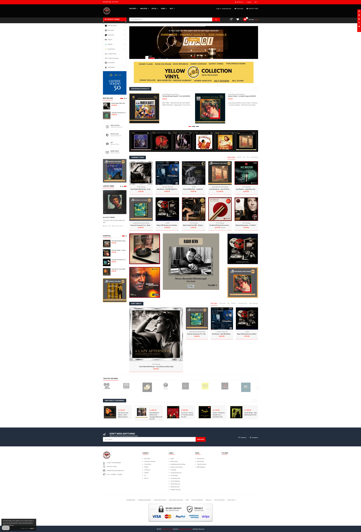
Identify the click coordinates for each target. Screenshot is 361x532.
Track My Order (130, 500)
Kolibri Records (175, 487)
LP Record (147, 470)
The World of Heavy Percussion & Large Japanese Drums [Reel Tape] (230, 225)
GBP (256, 2)
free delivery (115, 125)
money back (115, 151)
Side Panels (200, 461)
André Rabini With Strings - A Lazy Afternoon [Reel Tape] (147, 189)
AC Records (174, 461)
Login (217, 8)
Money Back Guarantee (176, 500)
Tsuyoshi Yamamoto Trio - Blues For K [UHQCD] (125, 259)
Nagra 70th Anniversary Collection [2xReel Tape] (171, 225)
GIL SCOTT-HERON (109, 217)
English (249, 2)
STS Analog (141, 187)
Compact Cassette (149, 461)
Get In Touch (231, 500)
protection (115, 134)
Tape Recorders (201, 464)
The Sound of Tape (167, 529)
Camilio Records (167, 187)
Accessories (200, 458)
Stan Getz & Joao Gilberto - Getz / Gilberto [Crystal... (123, 415)
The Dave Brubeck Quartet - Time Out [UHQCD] (125, 241)
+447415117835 (253, 8)
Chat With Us (5, 531)
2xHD (167, 223)
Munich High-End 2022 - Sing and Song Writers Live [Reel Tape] (202, 225)
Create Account (226, 8)
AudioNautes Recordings (170, 94)
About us (208, 500)
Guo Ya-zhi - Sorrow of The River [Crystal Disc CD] (187, 415)
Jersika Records (175, 478)
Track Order (239, 8)
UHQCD (146, 472)
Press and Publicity (197, 500)
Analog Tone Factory (177, 467)
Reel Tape (147, 458)
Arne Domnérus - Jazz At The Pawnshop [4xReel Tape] (225, 189)
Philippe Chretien (176, 489)
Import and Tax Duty (160, 500)
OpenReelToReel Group (185, 529)
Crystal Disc (147, 464)
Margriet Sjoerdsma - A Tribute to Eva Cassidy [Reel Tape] (253, 225)
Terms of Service (219, 500)
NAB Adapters (201, 467)
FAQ (187, 500)
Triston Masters (175, 481)
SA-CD (146, 478)
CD (145, 475)
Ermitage (173, 470)
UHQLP (146, 467)
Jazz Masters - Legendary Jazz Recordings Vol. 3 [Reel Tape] (255, 189)
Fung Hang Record (176, 472)
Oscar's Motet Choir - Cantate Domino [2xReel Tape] (198, 189)
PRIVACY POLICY (24, 528)
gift (112, 142)
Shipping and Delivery (144, 500)
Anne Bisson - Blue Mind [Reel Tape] (168, 189)
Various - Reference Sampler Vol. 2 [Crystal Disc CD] (219, 415)
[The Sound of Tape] (114, 83)
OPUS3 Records (175, 484)
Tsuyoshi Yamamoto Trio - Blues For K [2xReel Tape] (146, 225)
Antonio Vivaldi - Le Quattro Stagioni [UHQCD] (124, 250)
